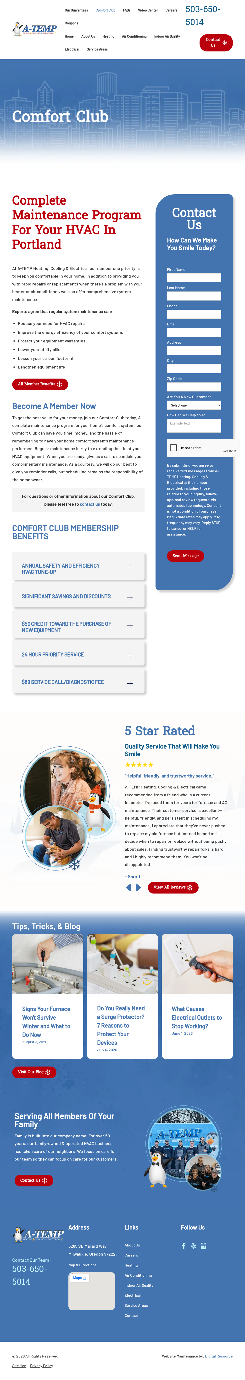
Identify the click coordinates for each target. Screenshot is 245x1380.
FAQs (126, 10)
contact (131, 1315)
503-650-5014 (203, 16)
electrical (72, 49)
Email (171, 324)
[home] (34, 29)
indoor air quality (139, 1285)
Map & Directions (82, 1265)
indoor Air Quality (167, 36)
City (170, 360)
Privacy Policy (41, 1365)
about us (132, 1245)
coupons (71, 23)
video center (148, 10)
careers (171, 10)
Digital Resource (219, 1356)
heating (108, 36)
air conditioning (134, 36)
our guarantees (76, 10)
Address (174, 342)
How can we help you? (186, 415)
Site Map (19, 1365)
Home (69, 36)
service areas (97, 49)
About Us (88, 36)
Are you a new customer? (189, 396)
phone (172, 305)
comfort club (105, 10)
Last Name (176, 287)
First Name (176, 269)
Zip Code (174, 378)
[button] (88, 36)
